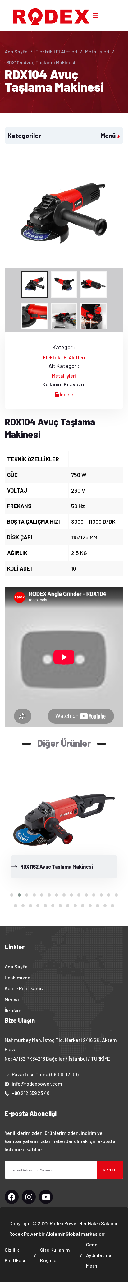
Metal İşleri (97, 51)
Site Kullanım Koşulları (55, 1255)
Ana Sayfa (16, 51)
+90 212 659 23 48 (30, 1093)
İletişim (13, 1010)
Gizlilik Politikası (15, 1255)
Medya (12, 999)
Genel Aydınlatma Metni (99, 1255)
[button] (12, 895)
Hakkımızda (17, 977)
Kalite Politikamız (24, 988)
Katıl (110, 1170)
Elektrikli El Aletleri (56, 51)
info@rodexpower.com (37, 1083)
